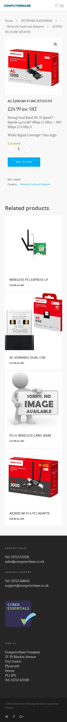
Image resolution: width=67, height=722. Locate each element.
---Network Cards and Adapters (34, 184)
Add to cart (24, 162)
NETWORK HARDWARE (37, 21)
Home (9, 21)
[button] (55, 44)
